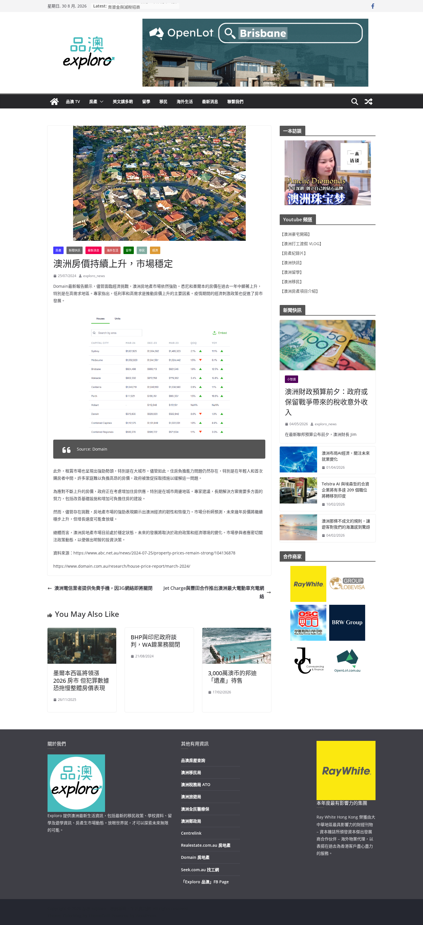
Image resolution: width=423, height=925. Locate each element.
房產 (93, 101)
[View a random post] (369, 101)
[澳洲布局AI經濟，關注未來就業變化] (298, 460)
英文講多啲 (123, 101)
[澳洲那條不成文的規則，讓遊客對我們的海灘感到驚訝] (298, 528)
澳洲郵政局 (191, 821)
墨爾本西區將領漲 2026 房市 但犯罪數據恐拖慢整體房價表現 (81, 680)
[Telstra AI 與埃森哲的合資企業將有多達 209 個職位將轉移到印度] (298, 494)
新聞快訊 (74, 250)
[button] (100, 102)
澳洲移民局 (191, 772)
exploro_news (94, 275)
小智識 (291, 379)
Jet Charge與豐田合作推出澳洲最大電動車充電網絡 (213, 592)
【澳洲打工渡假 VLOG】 (301, 243)
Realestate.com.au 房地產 (205, 845)
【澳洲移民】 (292, 281)
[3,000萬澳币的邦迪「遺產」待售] (236, 632)
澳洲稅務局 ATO (195, 784)
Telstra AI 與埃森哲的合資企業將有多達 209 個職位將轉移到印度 (345, 490)
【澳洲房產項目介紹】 (300, 291)
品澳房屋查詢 (193, 760)
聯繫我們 (235, 101)
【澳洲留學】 (292, 272)
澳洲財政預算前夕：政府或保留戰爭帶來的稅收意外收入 (326, 402)
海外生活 (185, 101)
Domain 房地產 (195, 857)
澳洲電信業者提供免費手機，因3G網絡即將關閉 (103, 588)
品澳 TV (73, 101)
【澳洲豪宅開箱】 (296, 234)
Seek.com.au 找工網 (200, 869)
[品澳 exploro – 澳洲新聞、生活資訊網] (54, 101)
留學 (146, 101)
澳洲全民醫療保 (195, 809)
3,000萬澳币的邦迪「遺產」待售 (232, 676)
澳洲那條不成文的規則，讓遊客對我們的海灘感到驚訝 (346, 524)
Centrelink (191, 833)
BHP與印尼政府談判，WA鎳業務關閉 (155, 641)
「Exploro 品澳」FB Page (205, 881)
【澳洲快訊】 (292, 262)
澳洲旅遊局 (191, 796)
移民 (163, 101)
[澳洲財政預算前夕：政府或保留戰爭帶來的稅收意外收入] (328, 345)
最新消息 (210, 101)
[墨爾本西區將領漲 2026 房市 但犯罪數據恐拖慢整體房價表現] (81, 632)
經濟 (155, 250)
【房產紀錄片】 (294, 253)
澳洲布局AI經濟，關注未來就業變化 (346, 456)
